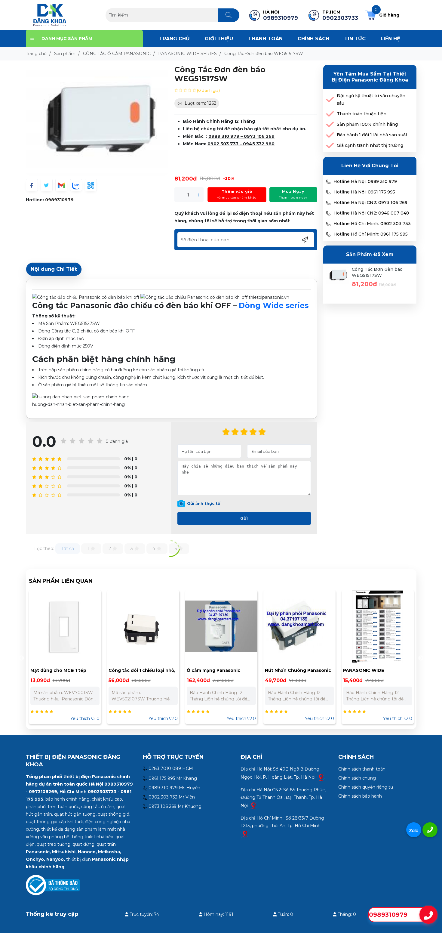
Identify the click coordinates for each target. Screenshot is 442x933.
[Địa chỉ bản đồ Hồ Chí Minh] (245, 833)
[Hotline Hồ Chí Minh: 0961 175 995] (328, 234)
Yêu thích (85, 718)
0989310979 (59, 199)
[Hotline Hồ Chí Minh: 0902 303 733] (328, 224)
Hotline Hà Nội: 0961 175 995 (364, 192)
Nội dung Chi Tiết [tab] (54, 269)
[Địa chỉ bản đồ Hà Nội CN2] (253, 805)
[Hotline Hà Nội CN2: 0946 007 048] (328, 213)
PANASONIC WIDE (285, 670)
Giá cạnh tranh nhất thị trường (370, 145)
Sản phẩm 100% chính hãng (367, 124)
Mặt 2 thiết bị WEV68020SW (375, 670)
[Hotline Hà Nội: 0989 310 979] (328, 182)
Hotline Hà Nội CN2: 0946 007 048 (371, 213)
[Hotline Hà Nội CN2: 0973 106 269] (328, 203)
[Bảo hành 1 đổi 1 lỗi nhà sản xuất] (330, 135)
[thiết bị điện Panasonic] (49, 14)
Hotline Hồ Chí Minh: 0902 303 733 (372, 223)
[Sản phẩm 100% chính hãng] (330, 124)
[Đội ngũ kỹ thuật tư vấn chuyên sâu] (330, 99)
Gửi (244, 518)
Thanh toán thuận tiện (361, 113)
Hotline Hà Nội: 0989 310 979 (365, 181)
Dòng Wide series (273, 305)
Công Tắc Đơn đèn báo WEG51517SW (377, 272)
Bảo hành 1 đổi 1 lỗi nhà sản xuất (372, 134)
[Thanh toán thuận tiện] (330, 114)
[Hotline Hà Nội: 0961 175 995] (328, 192)
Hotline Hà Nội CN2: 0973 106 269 (370, 202)
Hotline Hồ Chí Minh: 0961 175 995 (370, 234)
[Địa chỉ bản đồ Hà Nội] (321, 777)
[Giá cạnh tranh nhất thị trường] (330, 145)
